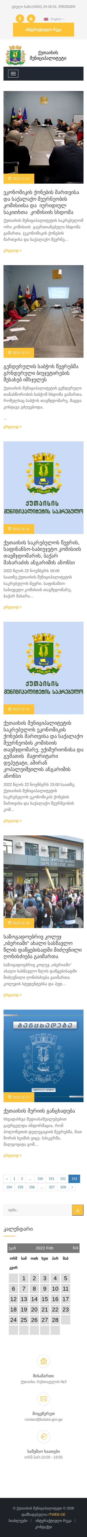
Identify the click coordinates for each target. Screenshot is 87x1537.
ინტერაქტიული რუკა (43, 29)
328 (63, 1187)
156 (32, 1187)
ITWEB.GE (56, 1514)
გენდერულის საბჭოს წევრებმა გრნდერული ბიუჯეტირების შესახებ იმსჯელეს (40, 373)
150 (40, 1179)
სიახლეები (18, 1521)
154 (9, 1187)
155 (20, 1187)
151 (51, 1179)
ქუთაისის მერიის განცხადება (39, 1111)
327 (52, 1187)
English (55, 19)
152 (63, 1179)
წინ (75, 1246)
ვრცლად (11, 250)
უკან (12, 1246)
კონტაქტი (43, 1527)
